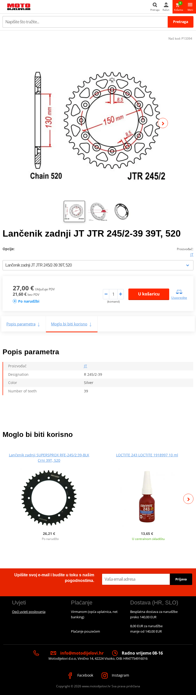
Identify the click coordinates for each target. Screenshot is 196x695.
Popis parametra (20, 323)
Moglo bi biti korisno (69, 323)
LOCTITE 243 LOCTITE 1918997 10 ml (147, 455)
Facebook (84, 675)
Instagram (120, 675)
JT (191, 254)
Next (163, 123)
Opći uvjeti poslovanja (28, 611)
